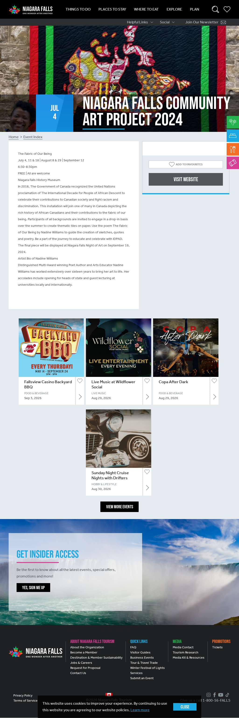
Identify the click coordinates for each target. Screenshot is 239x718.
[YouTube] (220, 695)
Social (164, 22)
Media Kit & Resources (188, 658)
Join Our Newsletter (201, 22)
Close (185, 706)
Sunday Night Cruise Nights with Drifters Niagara (110, 478)
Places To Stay (112, 9)
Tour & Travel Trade (144, 663)
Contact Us (78, 673)
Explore (174, 9)
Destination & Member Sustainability (96, 658)
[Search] (215, 9)
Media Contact (183, 647)
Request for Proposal (85, 668)
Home (14, 137)
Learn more (140, 710)
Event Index (32, 137)
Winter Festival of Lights (147, 668)
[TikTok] (226, 695)
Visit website (186, 179)
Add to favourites (189, 164)
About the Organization (87, 647)
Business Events (142, 658)
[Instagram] (208, 695)
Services (136, 673)
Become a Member (83, 652)
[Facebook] (214, 695)
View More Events (119, 506)
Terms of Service (25, 701)
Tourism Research (185, 652)
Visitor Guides (140, 652)
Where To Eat (146, 9)
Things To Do (78, 9)
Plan (194, 9)
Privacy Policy (22, 695)
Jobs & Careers (81, 663)
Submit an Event (142, 678)
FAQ (133, 647)
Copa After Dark (173, 381)
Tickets (217, 647)
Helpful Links (137, 22)
